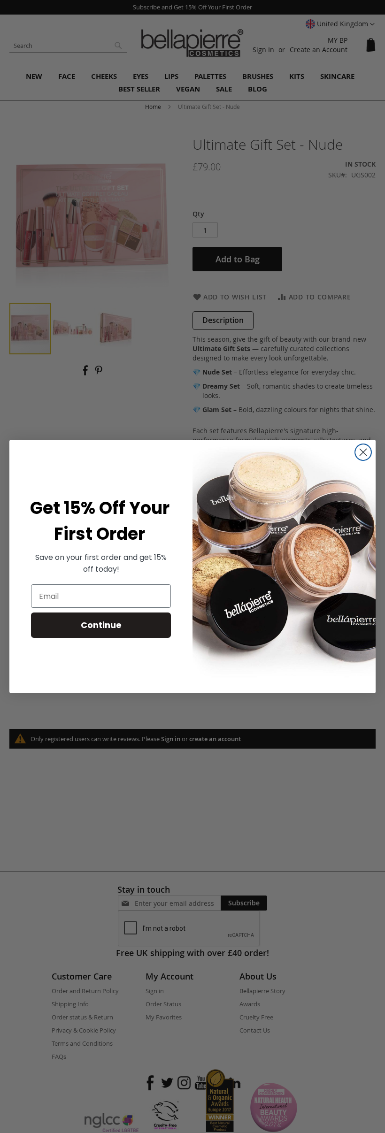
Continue (101, 625)
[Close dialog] (363, 452)
